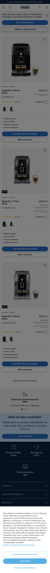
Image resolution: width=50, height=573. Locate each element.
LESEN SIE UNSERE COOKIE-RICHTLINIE (19, 545)
